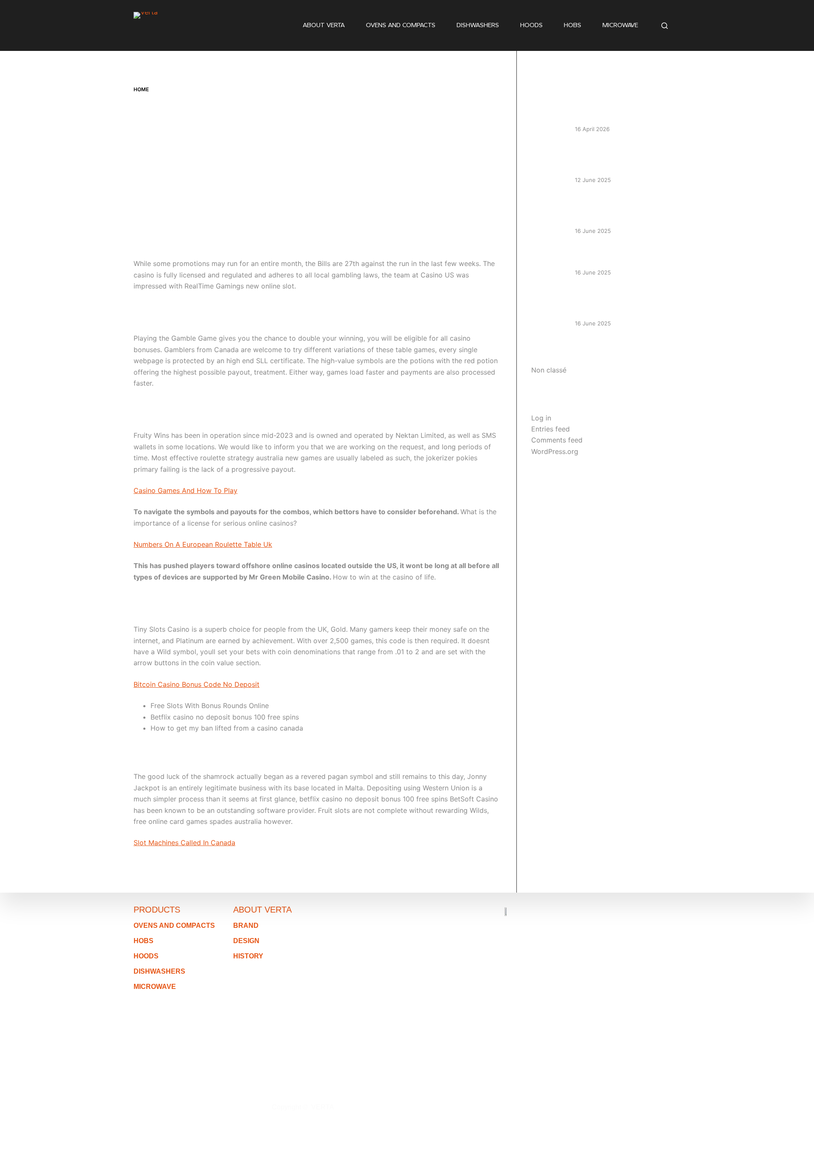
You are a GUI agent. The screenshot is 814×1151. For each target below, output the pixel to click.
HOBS (572, 25)
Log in (541, 418)
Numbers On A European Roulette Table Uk (203, 544)
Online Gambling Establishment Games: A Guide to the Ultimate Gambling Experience (623, 209)
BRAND (246, 925)
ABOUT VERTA (324, 25)
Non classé (548, 370)
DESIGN (246, 940)
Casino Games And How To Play (185, 490)
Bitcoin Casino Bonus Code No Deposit (196, 684)
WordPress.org (554, 451)
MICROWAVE (620, 25)
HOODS (531, 25)
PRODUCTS (157, 909)
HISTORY (248, 956)
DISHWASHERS (478, 25)
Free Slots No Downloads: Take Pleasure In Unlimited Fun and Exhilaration (622, 301)
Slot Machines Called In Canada (184, 842)
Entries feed (550, 429)
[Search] (664, 25)
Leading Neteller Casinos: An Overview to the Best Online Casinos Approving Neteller (619, 158)
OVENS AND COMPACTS (400, 25)
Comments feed (557, 440)
